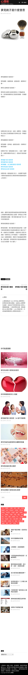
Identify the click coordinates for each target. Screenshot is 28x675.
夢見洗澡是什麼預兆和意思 (10, 370)
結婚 (20, 519)
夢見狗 (3, 512)
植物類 (13, 516)
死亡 (18, 516)
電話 (7, 523)
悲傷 (15, 514)
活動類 (21, 516)
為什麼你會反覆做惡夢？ (18, 573)
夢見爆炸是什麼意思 (7, 162)
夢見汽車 (21, 510)
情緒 (22, 514)
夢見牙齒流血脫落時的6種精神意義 (12, 442)
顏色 (10, 523)
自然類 (9, 521)
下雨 (3, 508)
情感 (18, 514)
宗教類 (20, 512)
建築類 (6, 514)
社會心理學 (15, 519)
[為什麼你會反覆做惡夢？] (5, 573)
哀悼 (7, 510)
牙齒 (3, 519)
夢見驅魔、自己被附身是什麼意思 (11, 164)
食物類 (14, 523)
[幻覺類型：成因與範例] (5, 547)
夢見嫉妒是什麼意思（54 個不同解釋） (14, 418)
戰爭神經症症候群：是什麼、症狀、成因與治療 (18, 565)
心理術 (12, 672)
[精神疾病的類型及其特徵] (5, 599)
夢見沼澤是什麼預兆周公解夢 (10, 490)
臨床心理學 (4, 521)
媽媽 (17, 512)
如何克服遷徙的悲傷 (17, 538)
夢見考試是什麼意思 (7, 167)
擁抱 (10, 516)
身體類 (3, 523)
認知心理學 (21, 521)
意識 (3, 516)
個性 (15, 508)
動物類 (3, 510)
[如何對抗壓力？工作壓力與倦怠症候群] (5, 582)
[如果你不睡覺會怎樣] (5, 607)
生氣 (10, 519)
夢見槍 (16, 510)
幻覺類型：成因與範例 (17, 547)
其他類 (22, 508)
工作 (3, 514)
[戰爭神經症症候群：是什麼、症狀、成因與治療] (5, 564)
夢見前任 (11, 510)
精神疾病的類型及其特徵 (18, 598)
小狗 (25, 512)
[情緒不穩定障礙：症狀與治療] (5, 530)
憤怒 (6, 516)
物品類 (8, 279)
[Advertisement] (14, 60)
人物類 (11, 508)
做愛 (18, 508)
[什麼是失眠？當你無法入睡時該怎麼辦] (5, 590)
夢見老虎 (8, 512)
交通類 (6, 508)
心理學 (11, 514)
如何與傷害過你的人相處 (9, 394)
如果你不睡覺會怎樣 (17, 607)
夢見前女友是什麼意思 (7, 169)
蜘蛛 (16, 521)
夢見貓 (12, 512)
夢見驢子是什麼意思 (7, 160)
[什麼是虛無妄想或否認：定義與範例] (5, 556)
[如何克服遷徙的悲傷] (5, 538)
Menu (25, 2)
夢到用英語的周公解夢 (8, 466)
